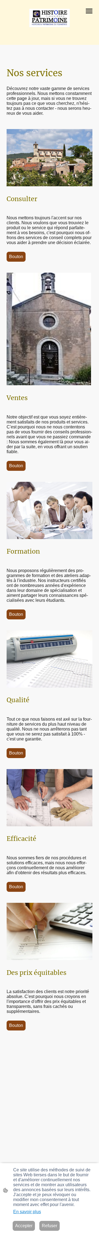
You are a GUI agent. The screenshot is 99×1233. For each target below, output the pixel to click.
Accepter (23, 1225)
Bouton (16, 256)
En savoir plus (27, 1211)
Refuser (49, 1225)
